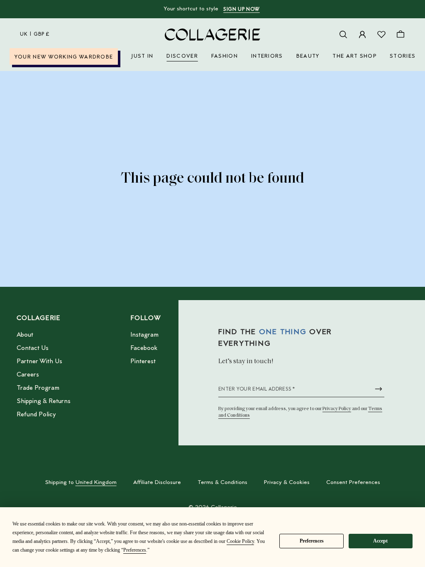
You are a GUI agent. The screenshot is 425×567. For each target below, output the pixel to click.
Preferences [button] (134, 550)
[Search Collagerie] (343, 34)
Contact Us (33, 348)
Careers (28, 374)
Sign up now (241, 9)
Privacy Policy (336, 408)
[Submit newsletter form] (378, 388)
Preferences (312, 541)
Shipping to (81, 483)
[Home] (212, 34)
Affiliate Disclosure (157, 483)
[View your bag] (400, 34)
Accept (380, 541)
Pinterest (143, 361)
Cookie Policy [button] (240, 541)
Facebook (143, 348)
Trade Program (38, 388)
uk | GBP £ (35, 34)
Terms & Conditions (222, 483)
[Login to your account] (362, 34)
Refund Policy (36, 414)
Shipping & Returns (44, 401)
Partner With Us (39, 361)
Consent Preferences (353, 483)
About (25, 335)
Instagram (144, 335)
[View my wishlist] (381, 34)
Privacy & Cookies (287, 483)
